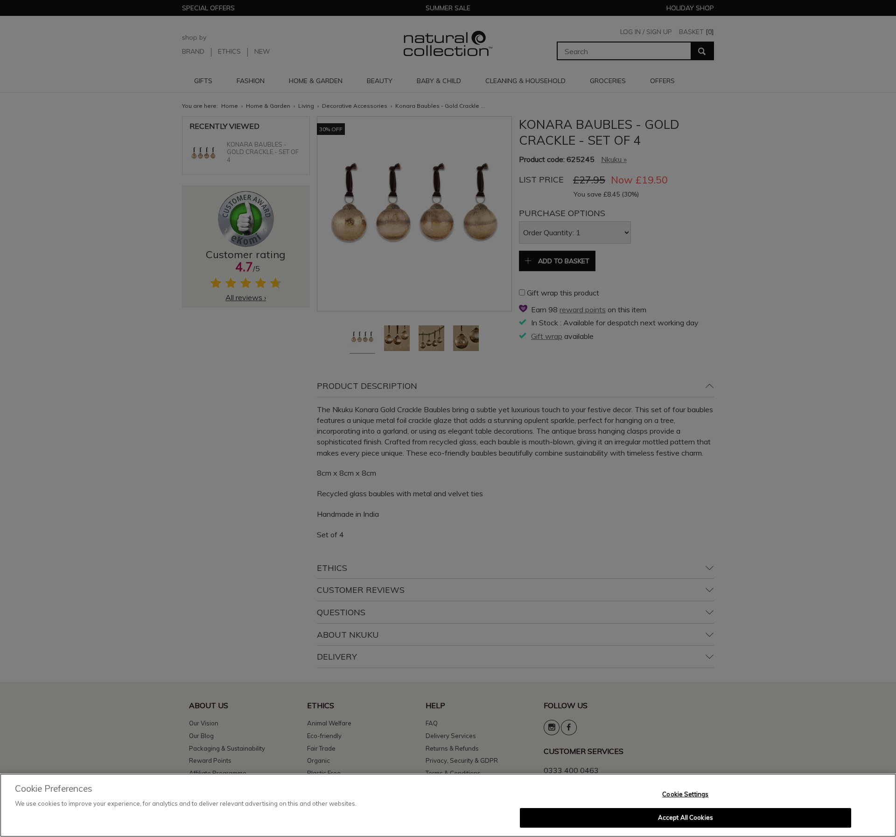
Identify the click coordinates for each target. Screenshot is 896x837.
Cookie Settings (685, 794)
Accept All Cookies (685, 817)
